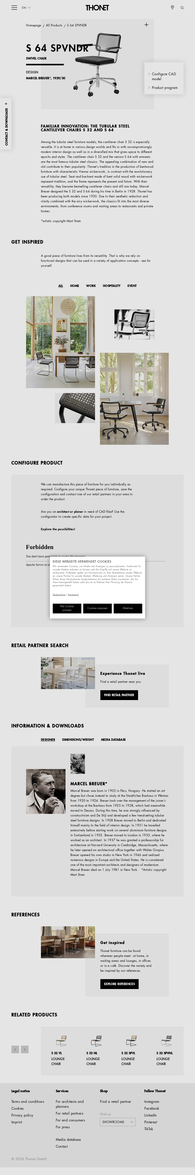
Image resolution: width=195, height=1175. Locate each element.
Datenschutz (59, 595)
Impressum (73, 595)
